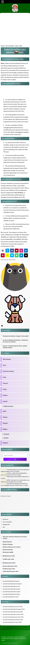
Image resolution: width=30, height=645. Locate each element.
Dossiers (5, 395)
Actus (4, 365)
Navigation (4, 637)
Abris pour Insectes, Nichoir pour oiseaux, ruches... (15, 537)
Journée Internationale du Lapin (11, 591)
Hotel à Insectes (7, 541)
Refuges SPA (6, 524)
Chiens (5, 389)
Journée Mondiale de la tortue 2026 (12, 606)
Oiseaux (5, 417)
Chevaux (5, 383)
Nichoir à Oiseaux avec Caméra (11, 547)
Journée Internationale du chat (11, 586)
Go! (15, 459)
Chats (4, 377)
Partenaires (10, 637)
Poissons (5, 423)
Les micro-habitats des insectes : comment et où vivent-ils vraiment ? (15, 340)
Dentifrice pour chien (9, 568)
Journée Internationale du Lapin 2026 (13, 617)
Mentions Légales (13, 638)
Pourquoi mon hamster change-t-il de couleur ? (16, 336)
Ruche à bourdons (8, 549)
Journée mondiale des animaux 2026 (13, 619)
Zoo (4, 527)
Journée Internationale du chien (11, 589)
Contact (16, 637)
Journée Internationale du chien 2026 (13, 614)
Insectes (5, 401)
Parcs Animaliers (7, 522)
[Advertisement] (15, 29)
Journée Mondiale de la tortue (11, 581)
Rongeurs (5, 442)
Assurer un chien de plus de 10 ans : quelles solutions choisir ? (15, 346)
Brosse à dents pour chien (10, 566)
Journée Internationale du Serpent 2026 (14, 609)
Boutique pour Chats (9, 556)
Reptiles (5, 429)
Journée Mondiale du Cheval (10, 597)
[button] (3, 251)
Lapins (4, 411)
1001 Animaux (7, 359)
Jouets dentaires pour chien (10, 571)
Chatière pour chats (8, 559)
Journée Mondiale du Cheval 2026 (12, 622)
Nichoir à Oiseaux (8, 544)
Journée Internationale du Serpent (12, 583)
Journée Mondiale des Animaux (11, 594)
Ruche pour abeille (8, 552)
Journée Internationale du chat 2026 (13, 611)
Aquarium (5, 519)
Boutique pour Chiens (9, 562)
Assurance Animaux (8, 371)
